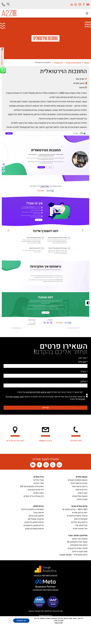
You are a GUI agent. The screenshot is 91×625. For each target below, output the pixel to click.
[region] (8, 230)
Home (86, 62)
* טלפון (84, 381)
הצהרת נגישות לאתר (79, 483)
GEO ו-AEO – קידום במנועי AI (74, 509)
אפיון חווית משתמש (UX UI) (32, 486)
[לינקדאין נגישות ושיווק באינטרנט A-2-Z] (59, 465)
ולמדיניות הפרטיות (33, 392)
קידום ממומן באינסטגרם (34, 525)
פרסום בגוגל (38, 512)
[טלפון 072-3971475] (4, 4)
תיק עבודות (58, 62)
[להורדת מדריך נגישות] (2, 57)
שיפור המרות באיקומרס (77, 548)
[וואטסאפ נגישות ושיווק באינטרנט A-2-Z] (52, 465)
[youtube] (87, 4)
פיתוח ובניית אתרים (73, 62)
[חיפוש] (8, 4)
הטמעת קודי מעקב (79, 538)
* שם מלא (82, 361)
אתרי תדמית (39, 483)
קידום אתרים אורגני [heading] (79, 506)
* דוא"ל (84, 371)
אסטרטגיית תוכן (80, 519)
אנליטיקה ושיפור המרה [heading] (77, 535)
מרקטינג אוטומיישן (36, 519)
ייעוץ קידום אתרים (79, 512)
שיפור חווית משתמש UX (77, 541)
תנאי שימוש (45, 392)
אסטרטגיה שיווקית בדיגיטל (32, 509)
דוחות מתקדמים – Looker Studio (73, 554)
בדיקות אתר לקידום (79, 522)
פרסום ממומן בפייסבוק (34, 522)
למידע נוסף (59, 623)
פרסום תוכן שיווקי (36, 515)
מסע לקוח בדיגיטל (79, 551)
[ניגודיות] (88, 303)
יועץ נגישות (82, 492)
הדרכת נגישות (81, 489)
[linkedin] (72, 4)
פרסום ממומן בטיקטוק (34, 528)
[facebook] (83, 4)
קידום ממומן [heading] (38, 506)
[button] (87, 13)
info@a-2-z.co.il (45, 440)
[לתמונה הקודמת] (82, 230)
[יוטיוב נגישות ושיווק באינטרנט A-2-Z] (33, 465)
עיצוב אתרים (38, 492)
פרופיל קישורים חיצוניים (77, 515)
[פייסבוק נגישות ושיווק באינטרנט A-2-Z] (39, 465)
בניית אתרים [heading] (39, 476)
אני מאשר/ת (21, 620)
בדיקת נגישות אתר (79, 486)
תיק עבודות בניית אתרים (34, 496)
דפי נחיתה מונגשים (36, 489)
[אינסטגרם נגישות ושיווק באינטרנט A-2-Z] (46, 465)
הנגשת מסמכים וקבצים (77, 480)
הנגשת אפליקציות (79, 496)
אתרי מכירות (38, 480)
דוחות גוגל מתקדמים (78, 545)
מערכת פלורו (82, 499)
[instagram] (79, 4)
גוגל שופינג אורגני (80, 528)
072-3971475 (76, 440)
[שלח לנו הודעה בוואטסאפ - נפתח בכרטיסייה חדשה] (2, 70)
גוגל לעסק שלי (81, 525)
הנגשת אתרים (81, 476)
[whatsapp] (75, 4)
